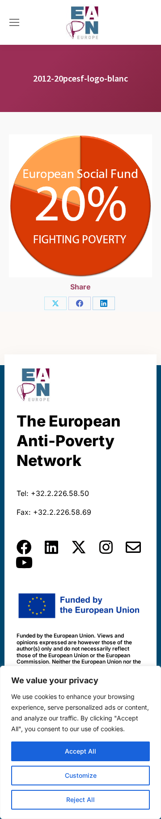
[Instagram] (106, 547)
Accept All (80, 751)
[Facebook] (79, 303)
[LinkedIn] (104, 303)
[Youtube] (24, 562)
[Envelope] (133, 547)
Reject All (80, 799)
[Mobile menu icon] (14, 22)
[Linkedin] (51, 547)
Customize (81, 775)
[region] (80, 742)
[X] (55, 303)
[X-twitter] (78, 547)
